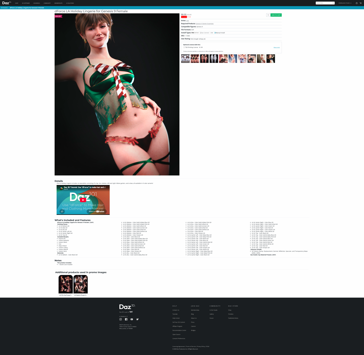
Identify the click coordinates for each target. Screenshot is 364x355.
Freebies (230, 314)
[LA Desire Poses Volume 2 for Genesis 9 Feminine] (80, 284)
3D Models (36, 3)
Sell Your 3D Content (179, 322)
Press (192, 322)
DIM (212, 33)
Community (47, 3)
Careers (193, 326)
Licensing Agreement (179, 346)
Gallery (212, 314)
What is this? (277, 47)
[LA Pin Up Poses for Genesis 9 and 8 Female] (66, 284)
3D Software (26, 3)
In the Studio (213, 310)
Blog (192, 314)
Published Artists (233, 318)
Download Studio (344, 3)
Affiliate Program (177, 326)
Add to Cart (276, 15)
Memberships (58, 3)
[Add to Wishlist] (268, 15)
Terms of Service (191, 346)
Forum (211, 318)
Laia (187, 20)
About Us (194, 318)
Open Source (176, 334)
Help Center (176, 318)
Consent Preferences (179, 338)
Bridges (193, 330)
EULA (207, 346)
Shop (16, 3)
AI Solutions (70, 3)
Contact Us (176, 310)
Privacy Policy (201, 346)
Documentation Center (179, 330)
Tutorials (175, 314)
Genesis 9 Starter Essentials (205, 24)
